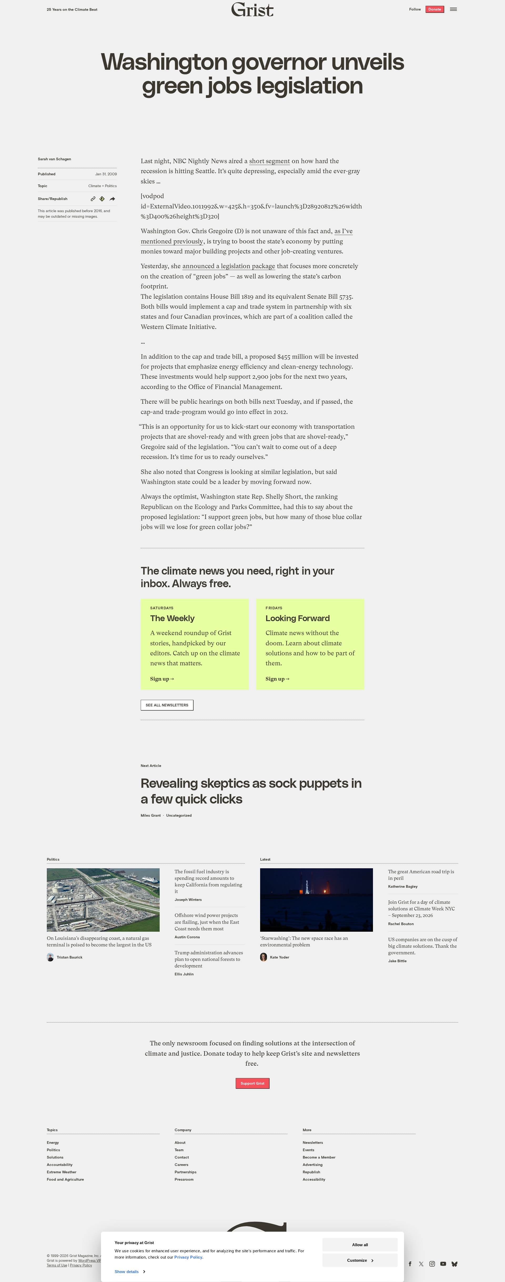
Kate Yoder (279, 957)
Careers (181, 1164)
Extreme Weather (61, 1172)
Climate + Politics (102, 185)
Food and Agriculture (65, 1179)
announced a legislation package (229, 266)
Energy (53, 1142)
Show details (127, 1271)
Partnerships (185, 1172)
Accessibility (314, 1179)
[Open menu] (453, 9)
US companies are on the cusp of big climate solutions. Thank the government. (422, 946)
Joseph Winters (188, 899)
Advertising (312, 1164)
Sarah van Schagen (54, 159)
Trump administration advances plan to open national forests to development (209, 959)
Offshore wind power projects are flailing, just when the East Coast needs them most (207, 921)
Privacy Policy (81, 1265)
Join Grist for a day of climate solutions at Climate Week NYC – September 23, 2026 (421, 908)
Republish (311, 1172)
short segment (269, 161)
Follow (415, 9)
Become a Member (319, 1157)
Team (179, 1150)
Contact (182, 1157)
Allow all (360, 1245)
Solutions (55, 1157)
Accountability (60, 1164)
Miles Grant (151, 815)
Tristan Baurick (70, 957)
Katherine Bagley (403, 886)
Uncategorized (179, 815)
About (180, 1142)
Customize (357, 1260)
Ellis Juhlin (184, 974)
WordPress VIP (90, 1260)
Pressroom (184, 1179)
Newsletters (313, 1142)
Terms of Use (57, 1265)
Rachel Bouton (401, 923)
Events (308, 1150)
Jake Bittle (397, 961)
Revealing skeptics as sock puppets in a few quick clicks (251, 790)
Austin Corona (187, 937)
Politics (53, 1150)
